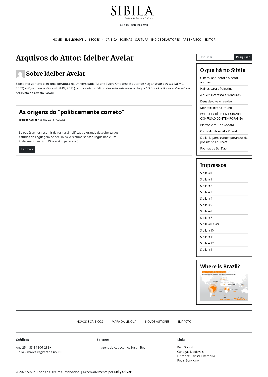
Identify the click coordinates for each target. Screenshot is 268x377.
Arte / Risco (192, 40)
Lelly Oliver (122, 372)
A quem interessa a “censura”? (220, 95)
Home (57, 40)
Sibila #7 (206, 218)
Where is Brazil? (220, 266)
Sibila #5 (206, 205)
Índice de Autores (165, 40)
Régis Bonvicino (188, 360)
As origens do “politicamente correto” (71, 112)
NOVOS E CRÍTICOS (90, 322)
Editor (209, 40)
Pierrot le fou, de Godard (217, 125)
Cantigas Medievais (190, 352)
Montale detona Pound (216, 108)
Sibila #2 (206, 186)
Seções (94, 40)
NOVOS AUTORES (157, 322)
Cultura (141, 40)
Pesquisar (243, 57)
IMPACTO (184, 322)
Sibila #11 (207, 237)
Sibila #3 (206, 192)
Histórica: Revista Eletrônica (196, 356)
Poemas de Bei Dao (213, 148)
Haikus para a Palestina (216, 89)
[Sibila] (132, 12)
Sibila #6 (206, 211)
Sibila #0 (206, 173)
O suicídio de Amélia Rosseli (219, 131)
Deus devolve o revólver (216, 101)
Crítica (111, 40)
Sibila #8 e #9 (209, 224)
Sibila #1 (206, 179)
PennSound (185, 347)
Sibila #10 (207, 230)
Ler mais (27, 149)
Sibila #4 (206, 199)
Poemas (126, 40)
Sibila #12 (207, 243)
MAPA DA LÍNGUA (124, 322)
